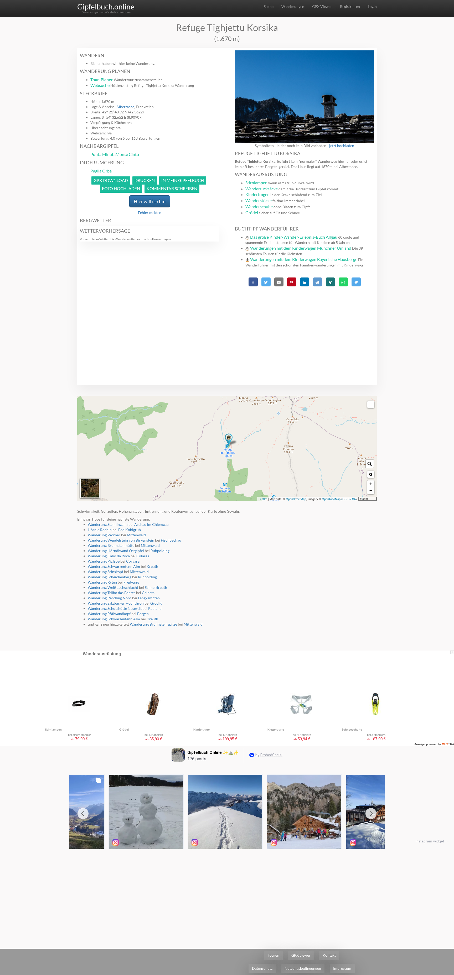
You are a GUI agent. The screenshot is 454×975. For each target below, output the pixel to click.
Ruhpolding (160, 550)
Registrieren (350, 6)
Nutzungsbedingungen (303, 968)
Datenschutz (262, 968)
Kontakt (329, 955)
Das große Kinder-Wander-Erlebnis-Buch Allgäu (293, 236)
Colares (142, 556)
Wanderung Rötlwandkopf (109, 613)
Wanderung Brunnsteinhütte (111, 545)
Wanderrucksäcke (261, 188)
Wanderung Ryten (102, 582)
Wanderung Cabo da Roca (109, 556)
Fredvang (131, 582)
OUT (448, 744)
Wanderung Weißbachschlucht (113, 587)
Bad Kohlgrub (129, 529)
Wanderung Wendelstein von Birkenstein (121, 540)
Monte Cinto (127, 154)
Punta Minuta (103, 154)
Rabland (155, 608)
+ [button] (370, 483)
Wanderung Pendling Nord (109, 598)
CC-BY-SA (349, 499)
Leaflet (263, 499)
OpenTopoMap (331, 499)
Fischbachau (171, 540)
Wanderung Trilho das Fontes (111, 592)
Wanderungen (292, 6)
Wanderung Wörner (104, 535)
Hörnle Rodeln (100, 529)
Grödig (156, 603)
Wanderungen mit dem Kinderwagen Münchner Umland (300, 247)
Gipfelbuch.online (106, 6)
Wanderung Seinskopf (105, 571)
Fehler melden (149, 212)
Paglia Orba (101, 170)
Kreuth (152, 566)
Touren (273, 955)
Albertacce (125, 106)
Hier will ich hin (150, 201)
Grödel (251, 212)
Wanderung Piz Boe (104, 561)
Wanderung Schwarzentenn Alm (114, 566)
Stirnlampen (256, 182)
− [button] (370, 490)
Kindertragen (257, 194)
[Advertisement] (304, 325)
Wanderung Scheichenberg (109, 577)
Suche (269, 6)
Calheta (148, 592)
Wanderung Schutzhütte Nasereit (115, 608)
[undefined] (370, 404)
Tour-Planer (101, 79)
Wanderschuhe (259, 206)
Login (372, 6)
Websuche (100, 85)
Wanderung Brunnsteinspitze (153, 624)
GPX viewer (301, 955)
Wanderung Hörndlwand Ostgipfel (116, 550)
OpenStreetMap (296, 499)
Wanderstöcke (258, 200)
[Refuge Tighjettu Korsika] (229, 440)
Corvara (133, 561)
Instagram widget (429, 841)
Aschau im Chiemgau (151, 524)
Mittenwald (136, 535)
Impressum (342, 968)
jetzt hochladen (341, 145)
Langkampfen (149, 598)
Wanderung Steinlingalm (108, 524)
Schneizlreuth (156, 587)
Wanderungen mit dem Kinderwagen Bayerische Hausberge (303, 259)
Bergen (143, 613)
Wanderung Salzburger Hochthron (116, 603)
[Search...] (370, 464)
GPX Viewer (322, 6)
